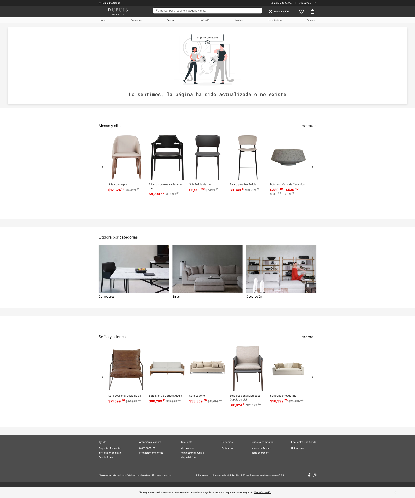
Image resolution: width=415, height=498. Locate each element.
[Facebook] (309, 475)
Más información (262, 492)
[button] (102, 167)
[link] (126, 164)
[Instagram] (314, 475)
